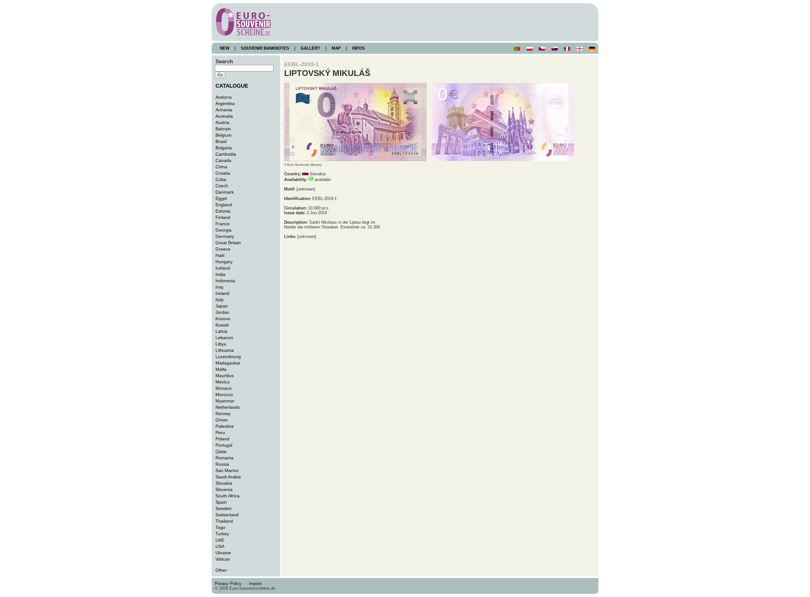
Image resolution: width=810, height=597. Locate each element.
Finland (222, 217)
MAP (336, 48)
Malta (221, 369)
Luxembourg (228, 356)
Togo (220, 527)
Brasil (221, 141)
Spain (221, 502)
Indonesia (225, 280)
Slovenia (224, 489)
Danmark (224, 192)
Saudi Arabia (228, 476)
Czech (221, 185)
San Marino (227, 470)
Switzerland (227, 514)
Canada (223, 160)
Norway (223, 413)
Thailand (224, 521)
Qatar (221, 451)
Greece (222, 249)
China (221, 166)
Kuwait (222, 324)
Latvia (221, 331)
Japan (221, 305)
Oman (221, 419)
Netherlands (227, 407)
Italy (219, 299)
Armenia (223, 109)
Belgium (223, 135)
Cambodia (225, 154)
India (220, 274)
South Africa (227, 495)
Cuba (220, 179)
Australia (224, 116)
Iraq (219, 286)
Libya (220, 343)
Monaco (223, 388)
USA (219, 546)
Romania (224, 457)
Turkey (222, 533)
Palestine (224, 426)
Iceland (222, 268)
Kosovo (222, 318)
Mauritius (224, 375)
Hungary (224, 261)
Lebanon (224, 337)
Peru (220, 432)
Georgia (223, 230)
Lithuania (224, 350)
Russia (222, 464)
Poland (222, 438)
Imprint (256, 583)
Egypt (221, 198)
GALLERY (310, 48)
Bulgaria (223, 147)
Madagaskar (227, 362)
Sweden (223, 508)
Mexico (222, 381)
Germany (224, 236)
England (223, 204)
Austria (222, 122)
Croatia (222, 173)
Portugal (223, 445)
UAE (219, 540)
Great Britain (228, 242)
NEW (224, 48)
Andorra (223, 97)
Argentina (225, 103)
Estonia (222, 211)
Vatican (222, 559)
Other (221, 570)
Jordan (222, 312)
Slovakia (223, 483)
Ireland (222, 293)
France (222, 223)
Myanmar (224, 400)
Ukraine (223, 552)
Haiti (219, 255)
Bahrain (223, 128)
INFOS (358, 48)
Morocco (224, 394)
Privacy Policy (230, 583)
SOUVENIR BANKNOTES (265, 48)
